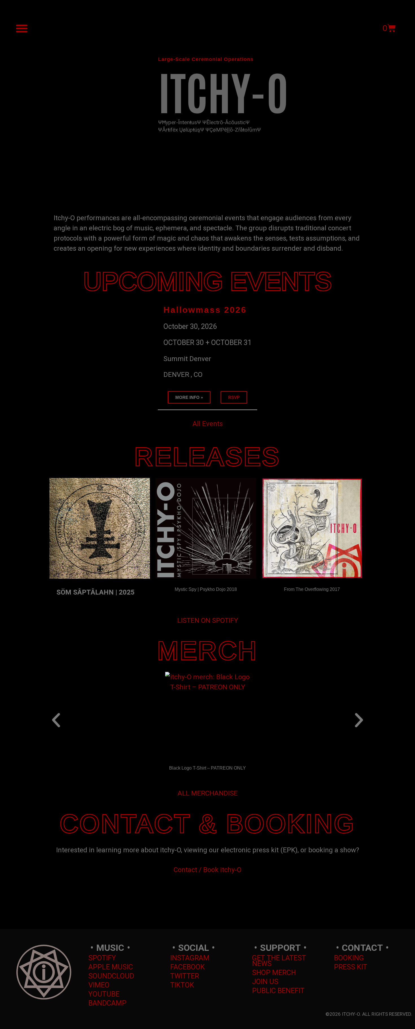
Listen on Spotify (207, 620)
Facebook (187, 967)
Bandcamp (107, 1003)
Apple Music (110, 967)
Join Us (265, 982)
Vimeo (99, 985)
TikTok (182, 985)
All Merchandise (208, 793)
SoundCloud (111, 976)
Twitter (184, 976)
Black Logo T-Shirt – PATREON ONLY (207, 768)
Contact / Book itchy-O (207, 870)
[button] (21, 28)
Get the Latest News (279, 961)
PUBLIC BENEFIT (278, 991)
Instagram (189, 958)
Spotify (102, 958)
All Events (208, 424)
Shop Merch (274, 973)
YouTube (103, 994)
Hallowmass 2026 (205, 309)
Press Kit (350, 967)
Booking (349, 958)
